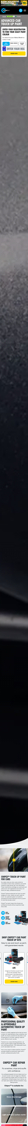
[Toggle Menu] (25, 10)
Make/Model (14, 43)
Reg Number (6, 43)
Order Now (14, 53)
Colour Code (22, 43)
